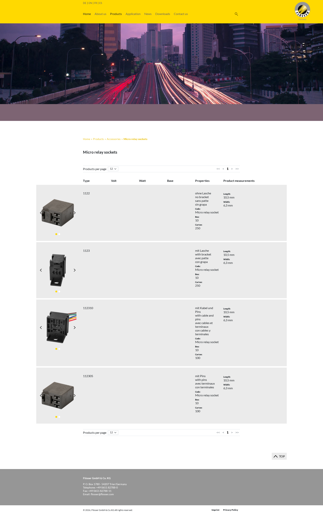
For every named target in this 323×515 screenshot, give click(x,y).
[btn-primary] (236, 14)
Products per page (94, 169)
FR (95, 2)
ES (100, 2)
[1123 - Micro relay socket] (57, 270)
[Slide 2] (59, 234)
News (148, 14)
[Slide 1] (56, 234)
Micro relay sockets (135, 139)
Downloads (162, 14)
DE (84, 2)
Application (133, 14)
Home (87, 14)
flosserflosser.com (102, 494)
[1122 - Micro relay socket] (57, 213)
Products (116, 14)
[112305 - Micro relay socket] (57, 395)
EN (90, 2)
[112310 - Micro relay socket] (57, 327)
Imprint (215, 509)
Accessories (114, 139)
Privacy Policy (230, 509)
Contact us (181, 14)
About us (100, 14)
